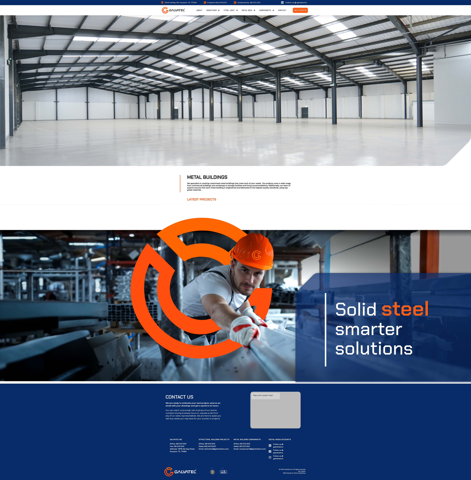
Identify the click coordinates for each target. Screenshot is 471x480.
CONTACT (282, 10)
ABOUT (199, 10)
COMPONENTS (265, 10)
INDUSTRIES (211, 10)
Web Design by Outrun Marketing (294, 473)
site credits (301, 471)
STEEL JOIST (229, 10)
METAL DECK (247, 10)
